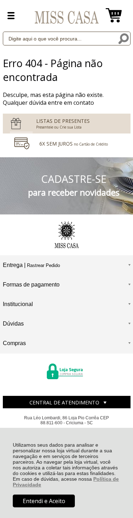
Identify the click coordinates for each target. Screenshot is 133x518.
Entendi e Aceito (44, 501)
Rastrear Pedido (43, 265)
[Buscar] (123, 38)
